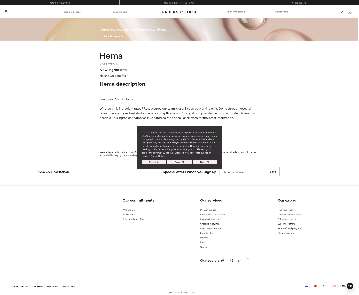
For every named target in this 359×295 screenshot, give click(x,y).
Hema (162, 29)
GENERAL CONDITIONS (20, 286)
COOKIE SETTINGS (68, 286)
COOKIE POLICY (53, 286)
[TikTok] (222, 260)
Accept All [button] (179, 162)
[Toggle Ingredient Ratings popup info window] (117, 64)
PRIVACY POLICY (38, 286)
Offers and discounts (288, 219)
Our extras (287, 200)
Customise (154, 162)
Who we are (129, 210)
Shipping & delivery (209, 219)
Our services (211, 200)
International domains (210, 228)
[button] (350, 286)
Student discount (286, 233)
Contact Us (281, 11)
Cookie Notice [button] (158, 156)
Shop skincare (72, 11)
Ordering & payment (210, 224)
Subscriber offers (286, 224)
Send (273, 171)
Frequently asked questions (213, 214)
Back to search (113, 36)
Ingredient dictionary (115, 29)
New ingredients (143, 29)
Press (203, 242)
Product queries (208, 210)
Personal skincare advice (290, 214)
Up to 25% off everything (60, 2)
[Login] (342, 11)
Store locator (206, 233)
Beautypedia (119, 11)
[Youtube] (239, 260)
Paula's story (129, 214)
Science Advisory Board (134, 219)
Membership (237, 11)
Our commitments (138, 200)
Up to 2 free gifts (299, 2)
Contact (204, 247)
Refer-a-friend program (289, 228)
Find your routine (286, 210)
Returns (204, 238)
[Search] (6, 11)
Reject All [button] (204, 162)
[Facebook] (247, 260)
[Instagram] (231, 260)
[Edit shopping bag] (349, 11)
